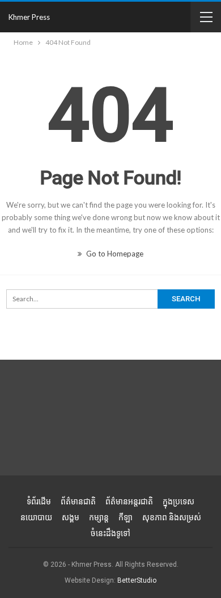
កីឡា (125, 517)
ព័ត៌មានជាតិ (78, 501)
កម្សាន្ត (99, 517)
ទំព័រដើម (39, 501)
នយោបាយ (36, 517)
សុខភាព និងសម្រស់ (171, 517)
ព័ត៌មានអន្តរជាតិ (129, 501)
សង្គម (70, 517)
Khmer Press (29, 17)
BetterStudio (136, 580)
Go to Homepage (113, 253)
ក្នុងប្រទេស (178, 501)
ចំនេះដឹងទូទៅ (110, 533)
